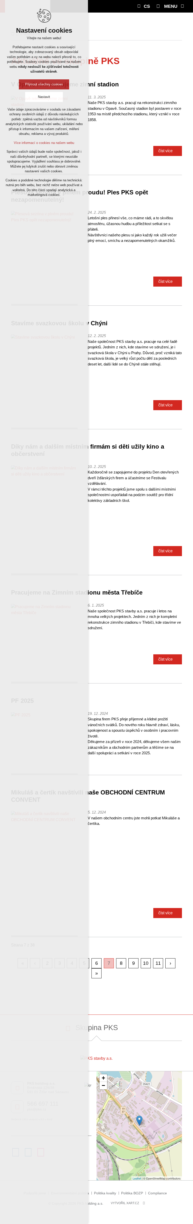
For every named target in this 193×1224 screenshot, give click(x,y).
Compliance (157, 1193)
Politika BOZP (132, 1193)
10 (146, 963)
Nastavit (44, 97)
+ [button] (103, 1078)
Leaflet (137, 1178)
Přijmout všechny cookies (44, 84)
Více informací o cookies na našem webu (44, 143)
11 (158, 963)
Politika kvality (105, 1193)
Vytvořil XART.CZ (125, 1203)
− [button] (103, 1085)
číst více (165, 151)
